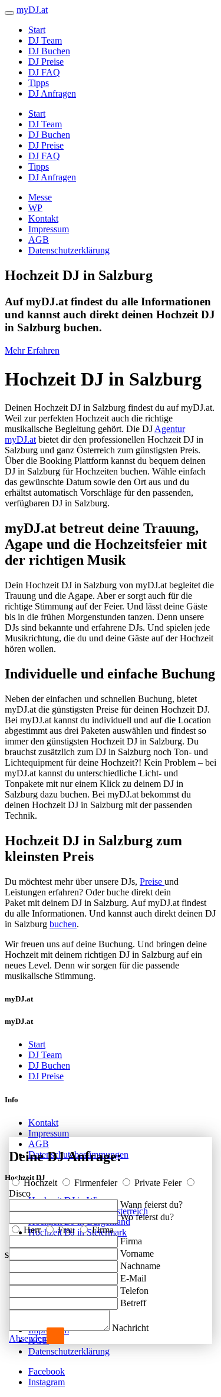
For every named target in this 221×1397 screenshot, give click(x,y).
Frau (66, 1230)
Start (36, 30)
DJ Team (45, 40)
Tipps (38, 83)
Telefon (134, 1291)
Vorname (137, 1253)
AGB (38, 240)
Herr (32, 1230)
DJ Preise (46, 62)
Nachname (140, 1266)
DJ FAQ (44, 72)
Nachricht (130, 1328)
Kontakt (43, 218)
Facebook (46, 1371)
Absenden (28, 1338)
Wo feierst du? (147, 1217)
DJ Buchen (49, 51)
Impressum (48, 229)
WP (35, 208)
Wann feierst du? (151, 1205)
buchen (63, 924)
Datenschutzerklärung (69, 250)
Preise (152, 882)
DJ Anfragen (52, 93)
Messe (40, 197)
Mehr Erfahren (32, 350)
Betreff (133, 1303)
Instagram (46, 1382)
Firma (102, 1230)
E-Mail (133, 1278)
